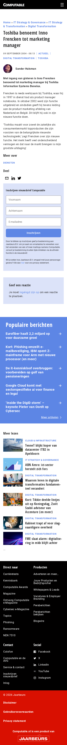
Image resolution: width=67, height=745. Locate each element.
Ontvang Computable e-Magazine (16, 601)
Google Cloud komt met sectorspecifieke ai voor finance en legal (30, 390)
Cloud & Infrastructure (40, 440)
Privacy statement (14, 720)
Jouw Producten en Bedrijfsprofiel (45, 582)
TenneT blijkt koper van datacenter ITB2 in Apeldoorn (41, 449)
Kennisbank (10, 580)
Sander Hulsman (25, 68)
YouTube (43, 671)
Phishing (8, 622)
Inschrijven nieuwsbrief (10, 675)
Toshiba (43, 58)
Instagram (44, 677)
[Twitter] (19, 178)
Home (7, 22)
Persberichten (42, 605)
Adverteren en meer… (46, 574)
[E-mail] (7, 178)
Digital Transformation (42, 26)
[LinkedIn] (13, 178)
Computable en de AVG (14, 659)
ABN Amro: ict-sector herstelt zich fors (39, 467)
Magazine (9, 593)
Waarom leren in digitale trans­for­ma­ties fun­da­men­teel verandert (42, 484)
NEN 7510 (9, 635)
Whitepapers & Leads (46, 589)
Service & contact (14, 667)
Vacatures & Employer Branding (47, 597)
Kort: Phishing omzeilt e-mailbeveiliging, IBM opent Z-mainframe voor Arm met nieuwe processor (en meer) (31, 353)
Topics (7, 615)
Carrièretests (11, 574)
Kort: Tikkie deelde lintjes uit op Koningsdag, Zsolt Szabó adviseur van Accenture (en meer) (42, 505)
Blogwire (39, 621)
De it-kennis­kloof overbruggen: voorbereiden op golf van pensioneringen (29, 372)
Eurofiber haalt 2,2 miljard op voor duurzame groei (28, 336)
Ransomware (11, 628)
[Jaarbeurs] (33, 737)
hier (22, 263)
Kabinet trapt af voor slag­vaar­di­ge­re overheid (42, 525)
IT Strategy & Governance (29, 22)
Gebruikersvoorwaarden (18, 711)
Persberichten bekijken (42, 613)
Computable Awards (15, 587)
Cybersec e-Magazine (16, 609)
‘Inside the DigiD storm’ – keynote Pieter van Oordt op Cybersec (27, 407)
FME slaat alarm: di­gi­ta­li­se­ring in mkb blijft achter (43, 540)
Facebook (44, 651)
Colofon (8, 651)
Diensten (9, 162)
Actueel (43, 53)
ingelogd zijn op (29, 292)
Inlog (6, 683)
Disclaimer (9, 702)
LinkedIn (43, 664)
